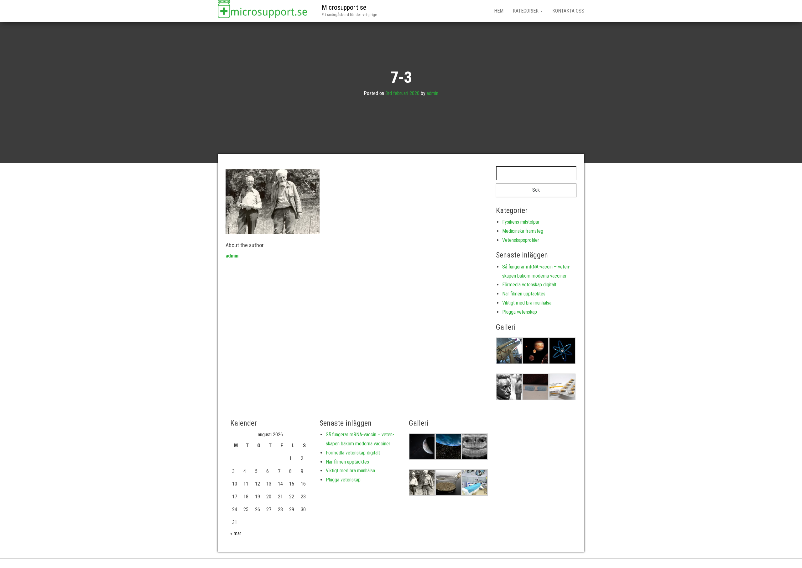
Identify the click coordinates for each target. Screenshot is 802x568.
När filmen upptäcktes (523, 294)
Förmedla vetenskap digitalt (529, 285)
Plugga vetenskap (519, 312)
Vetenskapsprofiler (520, 240)
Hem (498, 11)
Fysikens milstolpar (520, 222)
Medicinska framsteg (522, 231)
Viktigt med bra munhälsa (526, 303)
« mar (235, 533)
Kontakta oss (568, 11)
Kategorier (526, 11)
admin (432, 93)
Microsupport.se (344, 7)
